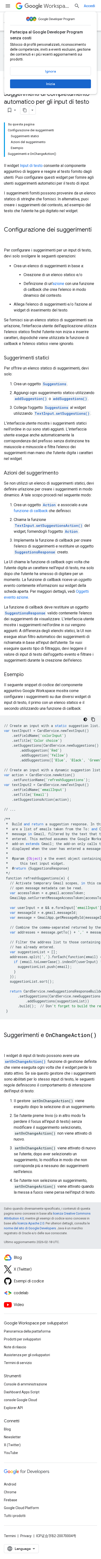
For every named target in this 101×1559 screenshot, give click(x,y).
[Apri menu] (8, 6)
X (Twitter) (12, 1445)
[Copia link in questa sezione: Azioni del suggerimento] (63, 473)
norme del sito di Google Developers (30, 1228)
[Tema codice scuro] (85, 719)
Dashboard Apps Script (21, 1392)
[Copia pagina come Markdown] (24, 110)
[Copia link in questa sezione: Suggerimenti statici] (54, 358)
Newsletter (12, 1437)
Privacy (26, 1536)
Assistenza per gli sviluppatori (27, 1355)
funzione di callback (31, 510)
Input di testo (31, 165)
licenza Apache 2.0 (30, 1223)
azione (58, 283)
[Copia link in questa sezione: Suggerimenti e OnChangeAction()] (9, 1043)
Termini (10, 1536)
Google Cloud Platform (21, 1508)
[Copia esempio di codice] (93, 719)
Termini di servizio (18, 1363)
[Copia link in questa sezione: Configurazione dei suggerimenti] (9, 238)
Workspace (57, 6)
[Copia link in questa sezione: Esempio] (28, 675)
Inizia (50, 84)
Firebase (10, 1500)
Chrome (10, 1492)
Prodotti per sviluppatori (22, 1339)
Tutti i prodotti (14, 1516)
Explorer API (13, 1408)
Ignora (50, 71)
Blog (7, 1429)
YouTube (11, 1453)
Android (10, 1484)
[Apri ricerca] (77, 6)
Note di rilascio (15, 1347)
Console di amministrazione (25, 1384)
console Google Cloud (20, 1400)
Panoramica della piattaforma (27, 1331)
